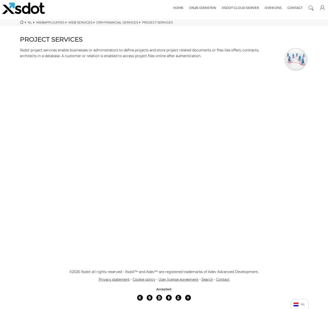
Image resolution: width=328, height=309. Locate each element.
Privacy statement (114, 279)
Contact (295, 8)
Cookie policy (144, 279)
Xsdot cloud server (240, 8)
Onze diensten (202, 8)
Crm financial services (117, 22)
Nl (30, 22)
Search (207, 279)
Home (178, 8)
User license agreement (178, 279)
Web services (80, 22)
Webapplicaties (50, 22)
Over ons (273, 8)
